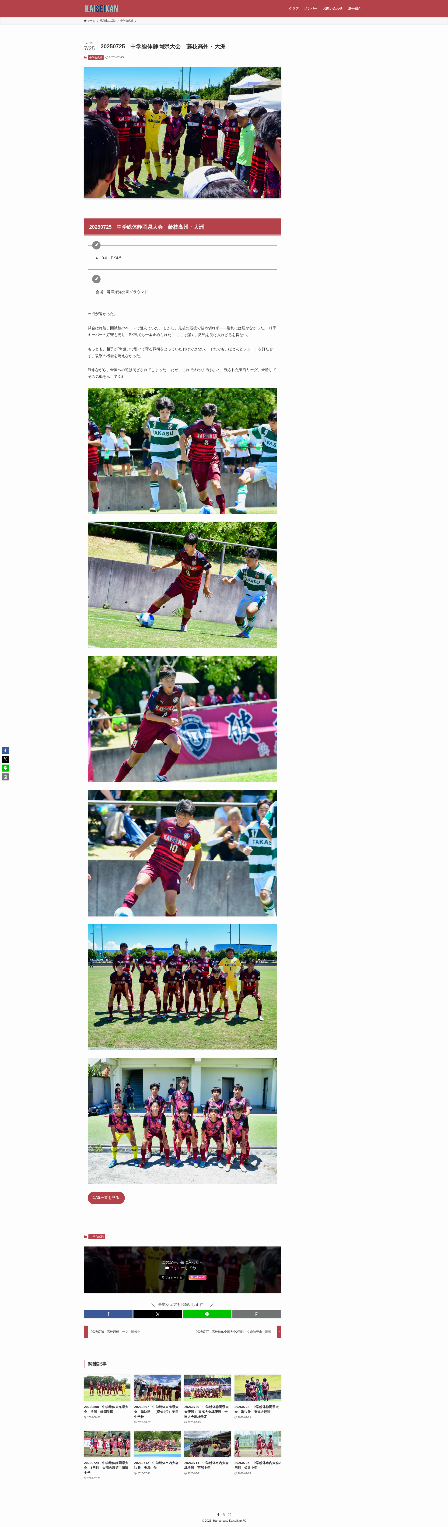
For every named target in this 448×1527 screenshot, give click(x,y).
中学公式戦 (95, 57)
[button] (108, 1314)
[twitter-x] (224, 1515)
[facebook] (218, 1515)
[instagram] (230, 1515)
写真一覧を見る (106, 1198)
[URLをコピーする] (256, 1314)
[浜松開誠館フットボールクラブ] (101, 8)
